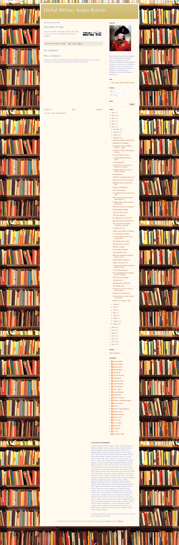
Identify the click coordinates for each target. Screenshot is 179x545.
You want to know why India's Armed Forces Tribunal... (122, 224)
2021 (113, 127)
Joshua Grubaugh (118, 392)
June (114, 310)
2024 (113, 118)
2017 (113, 336)
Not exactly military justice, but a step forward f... (122, 237)
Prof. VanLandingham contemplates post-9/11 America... (123, 274)
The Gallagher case (118, 286)
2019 (113, 330)
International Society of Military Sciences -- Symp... (122, 147)
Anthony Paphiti (118, 364)
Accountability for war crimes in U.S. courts (124, 194)
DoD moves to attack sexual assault (123, 180)
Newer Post (47, 110)
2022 (113, 124)
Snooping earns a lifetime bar (121, 283)
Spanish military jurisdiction (121, 260)
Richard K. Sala (117, 412)
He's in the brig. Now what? (121, 155)
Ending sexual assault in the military (123, 231)
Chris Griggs (117, 372)
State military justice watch (121, 241)
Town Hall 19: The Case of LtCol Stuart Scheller (123, 289)
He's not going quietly (119, 190)
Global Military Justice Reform (75, 9)
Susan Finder (117, 426)
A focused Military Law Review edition (122, 158)
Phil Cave (116, 406)
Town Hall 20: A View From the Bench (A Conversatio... (122, 166)
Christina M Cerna (118, 375)
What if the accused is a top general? (123, 207)
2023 (113, 121)
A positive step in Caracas (120, 212)
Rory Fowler (117, 420)
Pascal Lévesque (118, 403)
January (115, 324)
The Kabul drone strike (119, 252)
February (116, 321)
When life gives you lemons (121, 244)
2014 (113, 344)
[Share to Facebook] (79, 44)
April (115, 315)
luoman (108, 521)
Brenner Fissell (117, 367)
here (63, 34)
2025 (113, 115)
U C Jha (115, 431)
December (116, 129)
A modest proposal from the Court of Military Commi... (124, 266)
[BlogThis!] (75, 44)
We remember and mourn (120, 250)
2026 (113, 113)
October (115, 135)
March (115, 318)
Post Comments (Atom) (59, 113)
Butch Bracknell (118, 370)
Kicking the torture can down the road (122, 183)
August (115, 304)
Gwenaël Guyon (117, 386)
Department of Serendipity (120, 143)
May (114, 313)
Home (74, 110)
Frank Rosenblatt (118, 384)
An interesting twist (118, 162)
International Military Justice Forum (123, 140)
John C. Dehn (117, 389)
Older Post (99, 110)
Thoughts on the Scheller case (121, 293)
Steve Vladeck (117, 423)
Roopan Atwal (117, 417)
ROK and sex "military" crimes (122, 301)
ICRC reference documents (120, 277)
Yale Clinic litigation (119, 215)
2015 (113, 342)
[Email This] (73, 44)
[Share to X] (77, 44)
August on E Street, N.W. (120, 263)
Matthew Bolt (117, 395)
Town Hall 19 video (119, 228)
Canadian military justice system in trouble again (123, 203)
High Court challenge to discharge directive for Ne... (123, 256)
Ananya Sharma (117, 361)
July (114, 307)
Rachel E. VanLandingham (121, 409)
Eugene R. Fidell (118, 381)
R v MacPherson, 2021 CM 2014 (122, 218)
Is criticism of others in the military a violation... (124, 151)
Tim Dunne (116, 428)
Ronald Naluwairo (118, 414)
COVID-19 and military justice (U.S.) (124, 177)
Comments (115, 95)
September (116, 138)
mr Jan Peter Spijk (118, 434)
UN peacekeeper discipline (120, 209)
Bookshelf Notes (117, 174)
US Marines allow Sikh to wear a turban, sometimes (122, 170)
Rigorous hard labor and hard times (123, 221)
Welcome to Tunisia (118, 247)
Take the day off (117, 280)
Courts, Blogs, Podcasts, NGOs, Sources (123, 83)
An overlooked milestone (120, 270)
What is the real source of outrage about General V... (123, 198)
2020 (113, 327)
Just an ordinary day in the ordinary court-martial (123, 297)
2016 (113, 339)
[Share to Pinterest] (81, 44)
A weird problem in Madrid (121, 234)
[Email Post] (69, 43)
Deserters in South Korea (120, 187)
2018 (113, 333)
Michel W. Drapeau (119, 398)
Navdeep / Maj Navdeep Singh (122, 400)
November (116, 132)
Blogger (121, 521)
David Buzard (117, 378)
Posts (113, 91)
